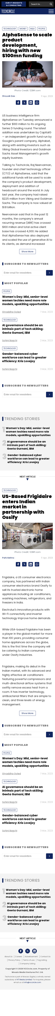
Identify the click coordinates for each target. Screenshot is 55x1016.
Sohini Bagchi (9, 340)
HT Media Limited (24, 979)
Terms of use (28, 960)
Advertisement (31, 956)
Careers (18, 956)
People (41, 28)
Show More (27, 251)
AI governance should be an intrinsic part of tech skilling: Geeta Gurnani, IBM (22, 329)
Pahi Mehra (8, 557)
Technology (9, 28)
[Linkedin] (30, 102)
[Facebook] (18, 102)
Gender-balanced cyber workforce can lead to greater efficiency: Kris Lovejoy (24, 357)
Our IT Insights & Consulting (13, 4)
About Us (8, 956)
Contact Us (45, 956)
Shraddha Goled (11, 312)
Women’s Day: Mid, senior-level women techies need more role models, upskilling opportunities (25, 300)
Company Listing (27, 963)
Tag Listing (42, 960)
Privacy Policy (14, 960)
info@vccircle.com (32, 982)
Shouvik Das (8, 96)
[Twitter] (24, 102)
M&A (32, 28)
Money (23, 28)
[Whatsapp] (37, 102)
